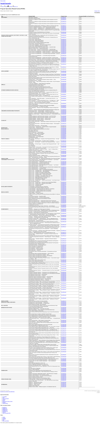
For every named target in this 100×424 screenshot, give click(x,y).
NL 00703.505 (63, 81)
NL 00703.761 (63, 380)
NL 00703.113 (63, 232)
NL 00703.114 (63, 233)
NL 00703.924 (63, 370)
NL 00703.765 (63, 328)
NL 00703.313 (63, 19)
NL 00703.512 (63, 64)
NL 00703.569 (63, 119)
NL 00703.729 (63, 175)
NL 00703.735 (63, 183)
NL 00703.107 (63, 218)
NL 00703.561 (63, 114)
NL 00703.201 (63, 308)
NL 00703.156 (63, 52)
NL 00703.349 (63, 325)
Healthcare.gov (5, 409)
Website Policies (5, 403)
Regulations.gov (5, 411)
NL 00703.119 (63, 242)
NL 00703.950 (63, 369)
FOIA (3, 397)
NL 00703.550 (63, 83)
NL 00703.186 (63, 262)
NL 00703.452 (63, 302)
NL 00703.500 (63, 74)
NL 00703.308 (63, 153)
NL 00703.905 (63, 131)
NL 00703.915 (63, 136)
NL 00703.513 (63, 67)
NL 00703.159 (63, 57)
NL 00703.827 (63, 354)
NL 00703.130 (63, 244)
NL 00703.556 (63, 110)
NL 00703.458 (63, 71)
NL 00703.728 (63, 174)
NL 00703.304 (63, 152)
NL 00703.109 (63, 221)
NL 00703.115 (63, 235)
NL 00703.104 (63, 215)
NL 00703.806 (63, 90)
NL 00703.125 (63, 42)
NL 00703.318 (63, 194)
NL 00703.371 (63, 59)
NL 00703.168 (63, 250)
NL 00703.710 (63, 163)
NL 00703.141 (63, 247)
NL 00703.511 (63, 62)
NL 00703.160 (63, 58)
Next (99, 10)
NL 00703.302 (63, 151)
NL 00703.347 (63, 322)
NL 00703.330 (63, 30)
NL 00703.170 (63, 253)
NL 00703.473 (63, 87)
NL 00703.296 (63, 147)
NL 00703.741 (63, 121)
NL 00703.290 (63, 138)
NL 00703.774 (63, 340)
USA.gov (4, 412)
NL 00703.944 (63, 364)
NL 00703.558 (63, 111)
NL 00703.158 (63, 55)
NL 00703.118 (63, 240)
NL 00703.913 (63, 135)
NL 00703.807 (63, 204)
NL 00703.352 (63, 187)
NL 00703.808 (63, 91)
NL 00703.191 (63, 272)
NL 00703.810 (63, 92)
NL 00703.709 (63, 162)
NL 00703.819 (63, 109)
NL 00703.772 (63, 301)
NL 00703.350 (63, 186)
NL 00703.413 (63, 281)
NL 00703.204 (63, 311)
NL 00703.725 (63, 172)
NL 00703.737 (63, 185)
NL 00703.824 (63, 347)
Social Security (5, 3)
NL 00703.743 (63, 125)
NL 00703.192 (63, 273)
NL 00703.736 (63, 184)
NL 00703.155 (63, 51)
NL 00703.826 (63, 351)
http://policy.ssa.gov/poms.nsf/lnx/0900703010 (7, 391)
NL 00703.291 (63, 140)
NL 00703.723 (63, 170)
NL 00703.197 (63, 278)
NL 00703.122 (63, 39)
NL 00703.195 (63, 276)
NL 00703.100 (63, 209)
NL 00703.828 (63, 356)
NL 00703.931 (63, 375)
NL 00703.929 (63, 374)
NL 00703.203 (63, 310)
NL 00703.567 (63, 117)
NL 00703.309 (63, 155)
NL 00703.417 (63, 289)
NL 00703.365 (63, 33)
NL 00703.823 (63, 345)
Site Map (3, 402)
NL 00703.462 (63, 200)
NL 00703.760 (63, 379)
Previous (96, 10)
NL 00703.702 (63, 384)
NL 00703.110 (63, 224)
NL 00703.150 (63, 45)
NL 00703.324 (63, 27)
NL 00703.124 (63, 41)
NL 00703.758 (63, 376)
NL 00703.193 (63, 274)
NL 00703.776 (63, 341)
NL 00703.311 (63, 17)
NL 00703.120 (63, 35)
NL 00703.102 (63, 211)
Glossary (3, 399)
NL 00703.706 (63, 386)
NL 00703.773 (63, 339)
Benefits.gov (4, 407)
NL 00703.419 (63, 295)
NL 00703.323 (63, 26)
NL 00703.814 (63, 100)
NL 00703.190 (63, 270)
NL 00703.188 (63, 266)
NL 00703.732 (63, 179)
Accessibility (4, 396)
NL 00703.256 (63, 317)
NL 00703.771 (63, 338)
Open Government (5, 398)
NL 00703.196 (63, 277)
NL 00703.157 (63, 53)
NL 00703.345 (63, 320)
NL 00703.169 (63, 251)
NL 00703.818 (63, 107)
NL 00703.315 (63, 23)
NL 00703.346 (63, 321)
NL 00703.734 (63, 182)
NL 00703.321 (63, 198)
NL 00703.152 (63, 48)
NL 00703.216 (63, 316)
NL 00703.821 (63, 342)
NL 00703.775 (63, 202)
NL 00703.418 (63, 292)
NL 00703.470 (63, 84)
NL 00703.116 (63, 238)
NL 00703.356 (63, 189)
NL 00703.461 (63, 156)
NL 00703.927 (63, 373)
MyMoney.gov (4, 410)
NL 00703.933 (63, 207)
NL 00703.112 (63, 230)
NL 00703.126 (63, 43)
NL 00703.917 (63, 137)
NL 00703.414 (63, 283)
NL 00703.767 (63, 330)
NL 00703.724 (63, 171)
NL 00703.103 (63, 213)
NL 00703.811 (63, 94)
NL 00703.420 (63, 298)
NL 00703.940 (63, 358)
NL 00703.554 (63, 127)
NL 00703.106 (63, 216)
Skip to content (2, 0)
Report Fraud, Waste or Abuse (7, 401)
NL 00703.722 (63, 169)
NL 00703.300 (63, 149)
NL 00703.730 (63, 176)
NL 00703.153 (63, 49)
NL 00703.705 (63, 385)
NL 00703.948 (63, 366)
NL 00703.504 (63, 79)
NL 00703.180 (63, 259)
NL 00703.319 (63, 196)
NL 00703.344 (63, 318)
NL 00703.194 (63, 275)
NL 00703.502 (63, 75)
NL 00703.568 (63, 118)
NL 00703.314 (63, 21)
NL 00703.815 (63, 103)
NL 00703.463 (63, 201)
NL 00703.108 (63, 219)
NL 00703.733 (63, 180)
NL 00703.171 (63, 254)
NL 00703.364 (63, 32)
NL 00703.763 (63, 326)
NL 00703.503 (63, 77)
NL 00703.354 (63, 188)
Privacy (3, 400)
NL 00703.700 (63, 382)
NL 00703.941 (63, 359)
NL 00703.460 (63, 72)
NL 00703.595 (63, 305)
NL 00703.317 (63, 25)
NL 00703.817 (63, 106)
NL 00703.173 (63, 255)
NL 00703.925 (63, 371)
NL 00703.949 (63, 368)
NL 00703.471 (63, 85)
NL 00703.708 (63, 161)
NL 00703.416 (63, 287)
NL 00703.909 (63, 133)
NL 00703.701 (63, 383)
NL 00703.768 (63, 332)
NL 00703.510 (63, 158)
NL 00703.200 (63, 307)
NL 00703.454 (63, 303)
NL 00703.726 (63, 173)
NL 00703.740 (63, 120)
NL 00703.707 (63, 159)
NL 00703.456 (63, 304)
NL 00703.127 (63, 192)
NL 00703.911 (63, 134)
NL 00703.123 (63, 40)
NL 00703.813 (63, 98)
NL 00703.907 (63, 132)
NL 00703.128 (63, 44)
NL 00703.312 (63, 18)
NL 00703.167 (63, 249)
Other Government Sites (6, 413)
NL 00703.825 (63, 349)
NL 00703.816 (63, 105)
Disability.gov (4, 408)
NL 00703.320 (63, 197)
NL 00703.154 (63, 50)
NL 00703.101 (63, 210)
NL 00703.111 (63, 226)
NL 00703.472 (63, 86)
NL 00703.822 (63, 344)
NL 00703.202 (63, 309)
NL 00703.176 (63, 257)
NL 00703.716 (63, 168)
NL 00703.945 (63, 365)
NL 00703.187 (63, 264)
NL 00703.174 (63, 256)
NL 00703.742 (63, 123)
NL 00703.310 (63, 193)
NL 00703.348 (63, 324)
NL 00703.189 (63, 268)
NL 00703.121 (63, 37)
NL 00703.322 (63, 199)
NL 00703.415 (63, 285)
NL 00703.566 (63, 116)
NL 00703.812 (63, 96)
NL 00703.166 (63, 248)
